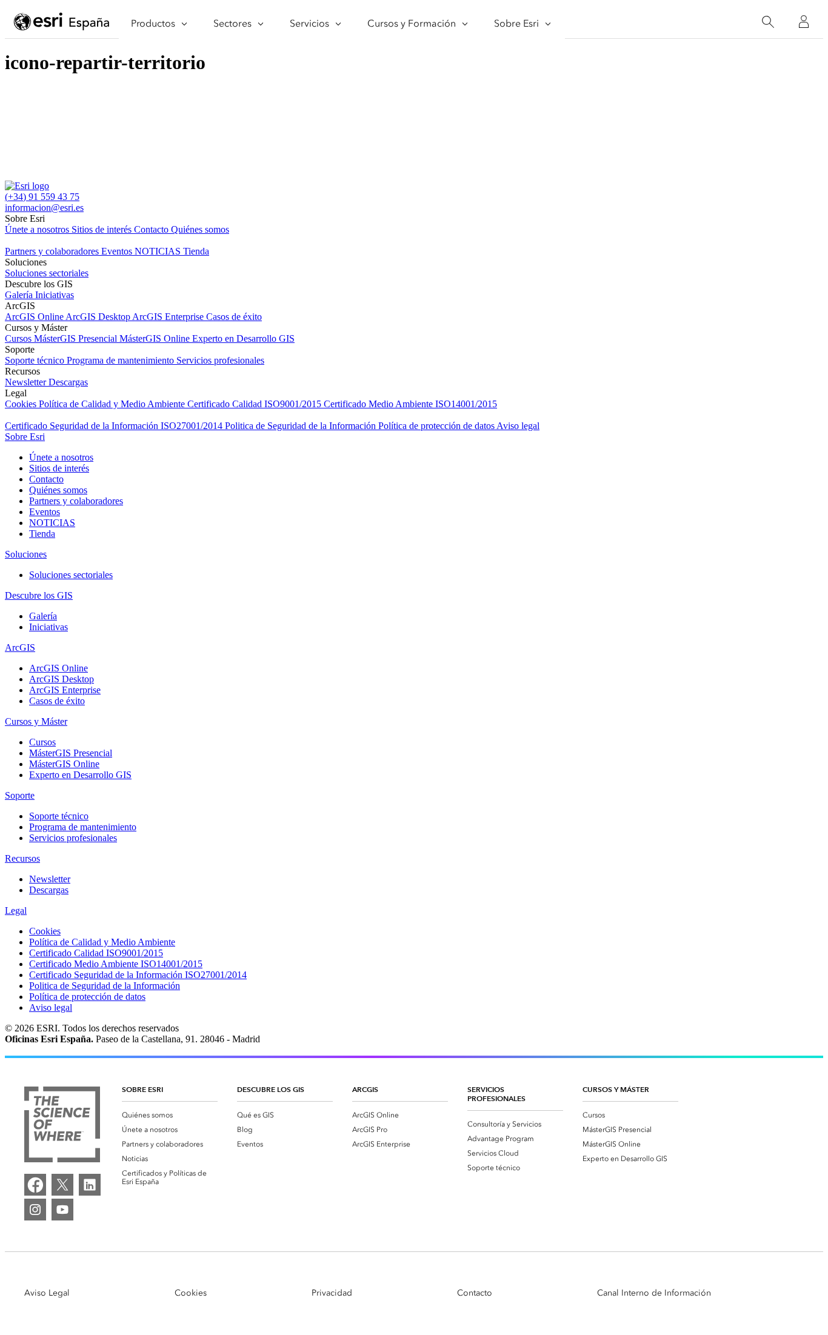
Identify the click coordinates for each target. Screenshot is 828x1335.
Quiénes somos (200, 229)
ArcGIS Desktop (98, 316)
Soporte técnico (36, 360)
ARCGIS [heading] (365, 1089)
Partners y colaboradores (53, 251)
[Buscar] (767, 22)
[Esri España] (61, 22)
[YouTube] (62, 1209)
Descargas (68, 382)
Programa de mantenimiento (121, 360)
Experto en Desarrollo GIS (243, 338)
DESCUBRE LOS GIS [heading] (270, 1089)
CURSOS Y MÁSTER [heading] (616, 1089)
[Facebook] (35, 1185)
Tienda (196, 251)
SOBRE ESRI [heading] (142, 1089)
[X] (62, 1185)
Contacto (152, 229)
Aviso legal (517, 426)
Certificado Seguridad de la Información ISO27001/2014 (115, 426)
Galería (20, 295)
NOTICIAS (159, 251)
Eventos (118, 251)
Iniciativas (54, 295)
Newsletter (26, 382)
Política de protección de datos (437, 426)
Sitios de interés (103, 229)
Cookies (22, 404)
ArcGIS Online (35, 316)
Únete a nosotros (38, 229)
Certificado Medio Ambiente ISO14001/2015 (410, 404)
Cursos (19, 338)
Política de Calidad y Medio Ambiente (113, 404)
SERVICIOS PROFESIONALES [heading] (496, 1094)
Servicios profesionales (220, 360)
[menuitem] (170, 1115)
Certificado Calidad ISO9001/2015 (255, 404)
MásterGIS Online (155, 338)
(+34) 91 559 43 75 (42, 196)
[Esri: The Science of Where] (62, 1126)
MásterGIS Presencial (76, 338)
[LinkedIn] (90, 1185)
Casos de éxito (234, 316)
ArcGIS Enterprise (169, 316)
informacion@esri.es (44, 207)
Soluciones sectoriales (46, 273)
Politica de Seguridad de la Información (301, 426)
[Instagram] (35, 1209)
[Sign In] (803, 21)
